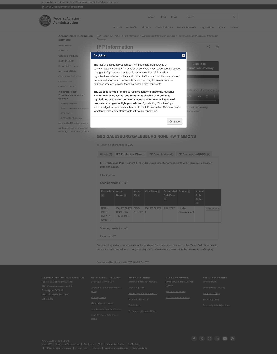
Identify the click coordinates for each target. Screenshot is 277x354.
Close (183, 55)
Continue (174, 121)
